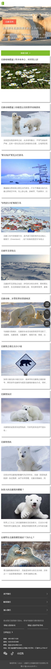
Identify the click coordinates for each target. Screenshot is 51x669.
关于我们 (7, 593)
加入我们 (7, 610)
